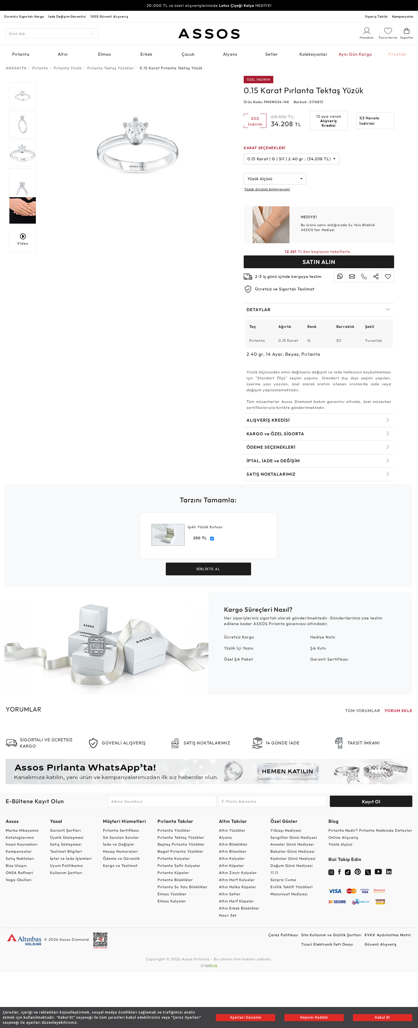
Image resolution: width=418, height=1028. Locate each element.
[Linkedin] (389, 873)
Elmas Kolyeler (172, 901)
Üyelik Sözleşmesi (67, 837)
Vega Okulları (19, 879)
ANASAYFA (16, 68)
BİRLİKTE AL (208, 569)
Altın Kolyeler (232, 858)
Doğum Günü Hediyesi (291, 865)
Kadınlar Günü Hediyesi (293, 858)
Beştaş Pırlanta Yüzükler (181, 844)
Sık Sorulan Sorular (121, 837)
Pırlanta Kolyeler (174, 858)
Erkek (146, 54)
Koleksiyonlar (313, 54)
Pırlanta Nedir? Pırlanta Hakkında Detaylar (370, 830)
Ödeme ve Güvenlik (121, 858)
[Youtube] (378, 873)
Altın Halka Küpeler (237, 887)
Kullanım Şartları (66, 872)
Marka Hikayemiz (22, 830)
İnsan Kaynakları (22, 844)
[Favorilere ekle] (388, 276)
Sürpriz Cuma (283, 879)
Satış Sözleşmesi (66, 844)
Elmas (104, 54)
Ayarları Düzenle (245, 1017)
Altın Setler (230, 894)
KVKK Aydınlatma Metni (388, 935)
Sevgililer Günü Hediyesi (293, 837)
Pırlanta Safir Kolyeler (179, 865)
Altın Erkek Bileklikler (239, 908)
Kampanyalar (403, 16)
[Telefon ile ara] (364, 276)
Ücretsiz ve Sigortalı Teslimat (284, 289)
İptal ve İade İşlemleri (71, 858)
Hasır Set (228, 915)
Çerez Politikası (283, 935)
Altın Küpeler (231, 865)
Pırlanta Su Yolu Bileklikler (183, 887)
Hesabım (366, 38)
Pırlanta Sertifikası (121, 830)
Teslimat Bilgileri (66, 851)
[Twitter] (368, 871)
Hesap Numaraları (120, 851)
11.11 (274, 872)
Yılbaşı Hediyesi (285, 830)
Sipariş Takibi (376, 16)
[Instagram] (331, 871)
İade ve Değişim (118, 844)
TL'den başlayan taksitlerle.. (319, 251)
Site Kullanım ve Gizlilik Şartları (331, 935)
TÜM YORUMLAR (362, 710)
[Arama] (92, 33)
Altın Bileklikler (233, 844)
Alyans (230, 54)
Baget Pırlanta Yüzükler (180, 851)
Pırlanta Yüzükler (174, 830)
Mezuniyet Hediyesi (289, 894)
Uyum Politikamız (66, 865)
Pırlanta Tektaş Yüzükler (181, 837)
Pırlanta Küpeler (173, 872)
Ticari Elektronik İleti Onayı (327, 944)
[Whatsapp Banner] (209, 771)
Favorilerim (388, 37)
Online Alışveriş (343, 837)
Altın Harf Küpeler (236, 901)
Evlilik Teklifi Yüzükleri (291, 887)
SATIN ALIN (319, 261)
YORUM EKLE (398, 710)
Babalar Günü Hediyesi (292, 851)
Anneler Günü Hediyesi (292, 844)
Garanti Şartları (65, 830)
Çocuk (188, 54)
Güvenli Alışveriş (381, 944)
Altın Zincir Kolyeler (238, 872)
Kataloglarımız (20, 837)
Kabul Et (382, 1017)
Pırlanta (21, 54)
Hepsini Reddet (314, 1017)
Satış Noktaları (20, 858)
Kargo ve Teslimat (120, 865)
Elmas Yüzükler (172, 894)
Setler (271, 54)
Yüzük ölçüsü (340, 844)
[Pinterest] (358, 873)
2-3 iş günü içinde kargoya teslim (288, 276)
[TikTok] (348, 871)
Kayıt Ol (371, 801)
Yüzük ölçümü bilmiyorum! (267, 189)
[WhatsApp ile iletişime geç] (340, 276)
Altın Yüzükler (232, 830)
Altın (63, 54)
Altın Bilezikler (233, 851)
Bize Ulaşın (16, 865)
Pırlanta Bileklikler (175, 879)
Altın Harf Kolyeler (237, 879)
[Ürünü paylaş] (376, 276)
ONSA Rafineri (19, 872)
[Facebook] (339, 873)
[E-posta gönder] (352, 276)
